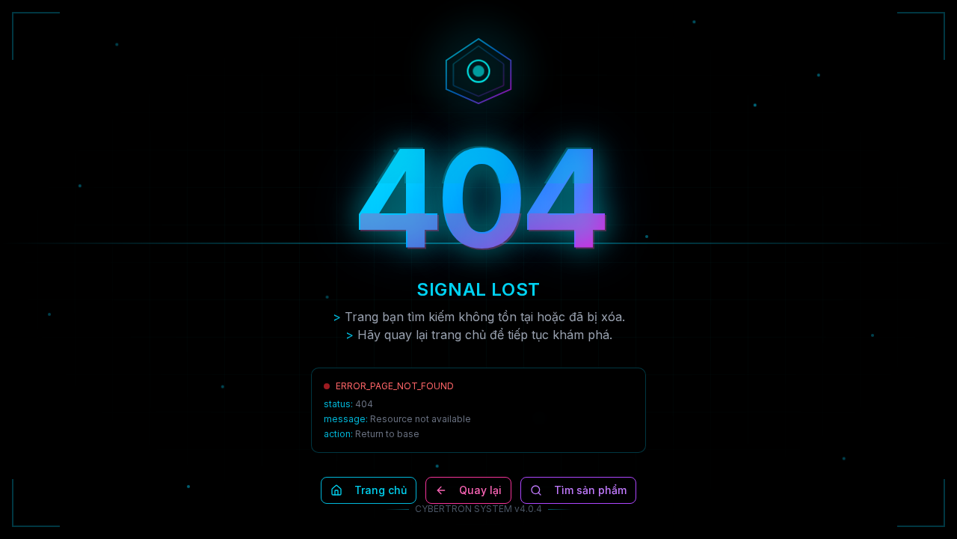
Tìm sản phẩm (590, 490)
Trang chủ (380, 490)
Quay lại (480, 490)
